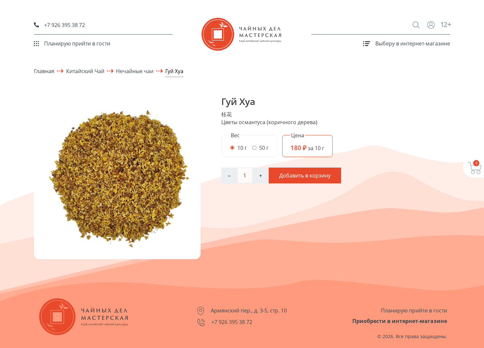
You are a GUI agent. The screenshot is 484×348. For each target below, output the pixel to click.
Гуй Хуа (174, 71)
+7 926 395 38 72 (64, 25)
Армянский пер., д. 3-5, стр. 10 (248, 310)
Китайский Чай (85, 71)
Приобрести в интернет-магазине (399, 321)
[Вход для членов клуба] (433, 25)
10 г (241, 147)
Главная (44, 71)
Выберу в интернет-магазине (412, 43)
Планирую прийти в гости (77, 43)
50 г (263, 147)
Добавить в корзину (305, 175)
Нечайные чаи (134, 71)
